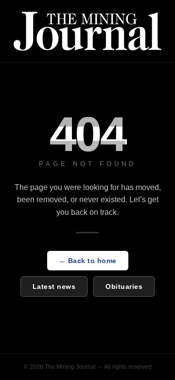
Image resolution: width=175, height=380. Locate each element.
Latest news (54, 286)
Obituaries (123, 286)
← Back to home (88, 261)
